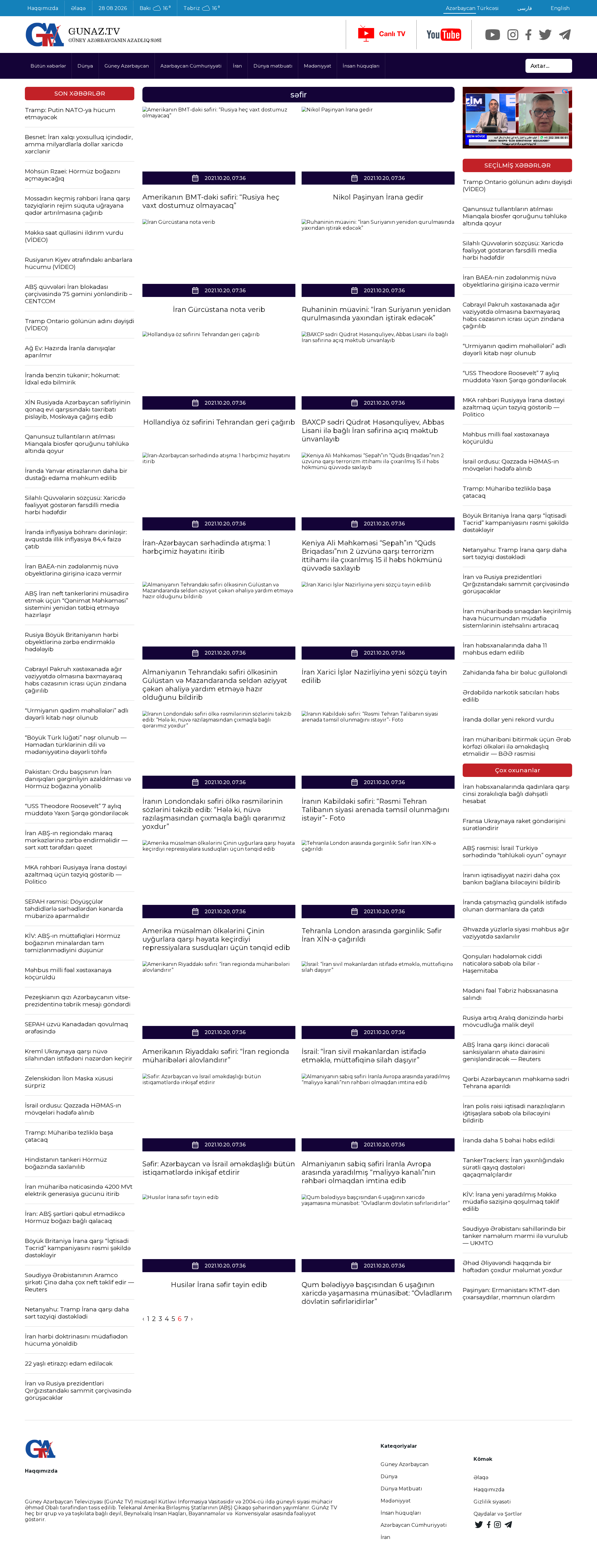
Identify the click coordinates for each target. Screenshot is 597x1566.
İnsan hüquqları (361, 66)
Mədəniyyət (317, 66)
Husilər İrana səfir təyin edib (219, 1285)
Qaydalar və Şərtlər (498, 1514)
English (560, 8)
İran (237, 66)
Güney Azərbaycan (126, 66)
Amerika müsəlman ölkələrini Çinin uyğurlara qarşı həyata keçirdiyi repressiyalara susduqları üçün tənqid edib (216, 939)
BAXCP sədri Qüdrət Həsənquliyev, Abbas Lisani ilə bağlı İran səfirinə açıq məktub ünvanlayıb (373, 430)
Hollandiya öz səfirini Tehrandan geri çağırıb (219, 422)
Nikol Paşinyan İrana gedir (378, 197)
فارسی (524, 8)
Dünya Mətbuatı (401, 1489)
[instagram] (513, 34)
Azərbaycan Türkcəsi (472, 8)
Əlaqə (78, 8)
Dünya (85, 66)
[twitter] (545, 34)
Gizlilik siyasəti (492, 1502)
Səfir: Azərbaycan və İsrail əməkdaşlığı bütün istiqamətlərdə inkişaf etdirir (218, 1168)
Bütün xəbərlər (48, 66)
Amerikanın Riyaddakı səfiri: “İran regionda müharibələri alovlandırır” (215, 1055)
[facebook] (528, 34)
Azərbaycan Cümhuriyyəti (190, 66)
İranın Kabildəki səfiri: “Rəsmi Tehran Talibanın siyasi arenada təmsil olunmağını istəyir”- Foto (375, 809)
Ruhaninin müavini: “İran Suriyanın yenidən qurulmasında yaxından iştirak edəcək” (376, 313)
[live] (381, 34)
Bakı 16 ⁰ (155, 8)
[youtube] (444, 35)
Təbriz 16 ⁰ (201, 8)
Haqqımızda (42, 8)
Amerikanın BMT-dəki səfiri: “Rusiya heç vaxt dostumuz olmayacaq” (211, 201)
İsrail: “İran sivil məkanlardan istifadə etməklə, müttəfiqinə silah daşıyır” (364, 1055)
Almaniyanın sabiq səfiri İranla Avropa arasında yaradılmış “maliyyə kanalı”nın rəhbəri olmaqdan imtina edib (369, 1172)
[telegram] (565, 34)
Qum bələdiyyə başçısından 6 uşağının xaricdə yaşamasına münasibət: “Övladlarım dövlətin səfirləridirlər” (377, 1293)
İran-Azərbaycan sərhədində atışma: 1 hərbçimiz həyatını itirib (206, 547)
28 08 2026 (113, 8)
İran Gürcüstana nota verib (219, 309)
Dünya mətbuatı (272, 66)
